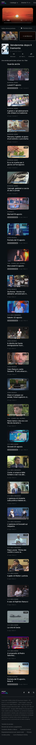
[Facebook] (24, 692)
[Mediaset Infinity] (4, 2)
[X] (33, 692)
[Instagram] (29, 692)
